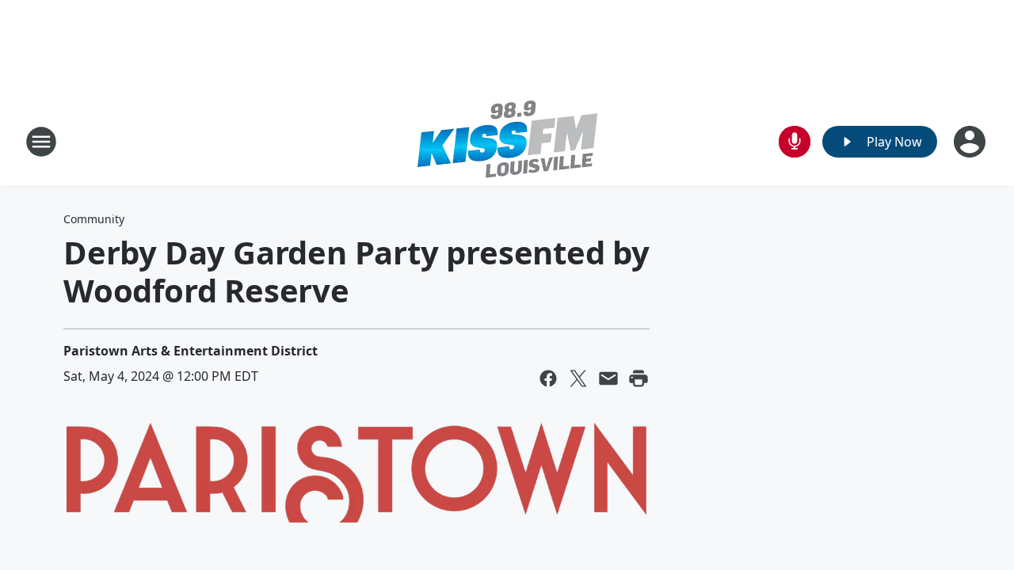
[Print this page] (638, 378)
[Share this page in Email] (608, 378)
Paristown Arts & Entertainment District (190, 350)
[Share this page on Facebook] (548, 378)
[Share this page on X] (578, 378)
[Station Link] (507, 141)
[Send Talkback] (794, 142)
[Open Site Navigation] (41, 142)
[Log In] (971, 142)
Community (93, 218)
